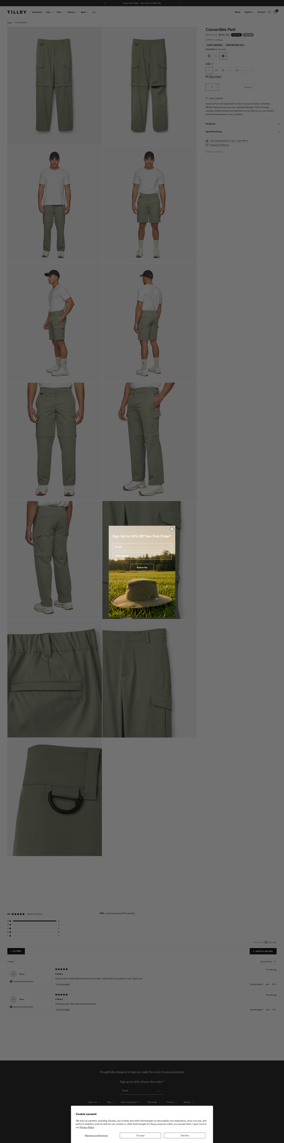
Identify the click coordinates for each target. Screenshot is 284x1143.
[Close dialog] (172, 529)
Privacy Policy (87, 1127)
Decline (185, 1135)
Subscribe (142, 567)
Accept (140, 1135)
